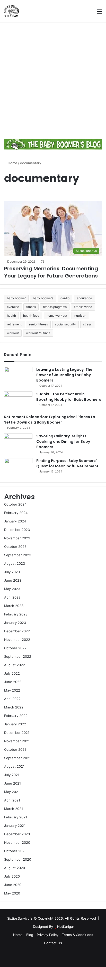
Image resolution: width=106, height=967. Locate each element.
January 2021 (14, 826)
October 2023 (15, 546)
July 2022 (12, 673)
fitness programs (55, 307)
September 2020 (17, 859)
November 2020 (17, 842)
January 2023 (15, 623)
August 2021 (14, 766)
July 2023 (12, 572)
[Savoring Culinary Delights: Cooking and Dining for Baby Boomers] (18, 443)
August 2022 (14, 665)
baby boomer (16, 298)
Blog (29, 935)
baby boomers (43, 298)
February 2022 (16, 716)
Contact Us (53, 943)
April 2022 (12, 699)
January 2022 (15, 724)
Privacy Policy (47, 935)
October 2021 (15, 749)
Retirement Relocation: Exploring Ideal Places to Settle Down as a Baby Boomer (49, 419)
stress (87, 324)
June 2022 (12, 682)
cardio (64, 298)
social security (65, 324)
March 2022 (13, 707)
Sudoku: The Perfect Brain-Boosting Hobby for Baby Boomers (68, 397)
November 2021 (17, 741)
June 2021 (12, 783)
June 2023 (12, 580)
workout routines (38, 333)
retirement (14, 324)
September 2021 (17, 758)
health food (31, 315)
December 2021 (16, 733)
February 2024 (16, 513)
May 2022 (12, 690)
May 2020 (12, 893)
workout (13, 333)
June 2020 (12, 885)
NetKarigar (65, 926)
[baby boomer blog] (53, 144)
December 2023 (17, 530)
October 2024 (15, 504)
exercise (13, 307)
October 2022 (15, 648)
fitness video (83, 307)
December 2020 (17, 834)
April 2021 (12, 800)
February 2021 (15, 817)
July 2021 (11, 775)
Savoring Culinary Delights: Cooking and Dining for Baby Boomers (63, 441)
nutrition (80, 315)
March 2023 (13, 606)
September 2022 (17, 656)
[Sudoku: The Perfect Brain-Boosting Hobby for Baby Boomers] (18, 401)
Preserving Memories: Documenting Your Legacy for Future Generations (51, 272)
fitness (31, 307)
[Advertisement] (53, 80)
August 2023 (14, 563)
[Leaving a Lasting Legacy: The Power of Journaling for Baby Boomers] (18, 376)
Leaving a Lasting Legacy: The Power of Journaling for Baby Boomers (64, 375)
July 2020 (12, 876)
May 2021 (12, 792)
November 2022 (17, 639)
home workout (57, 315)
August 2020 (14, 868)
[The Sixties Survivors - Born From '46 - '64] (11, 11)
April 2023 (12, 597)
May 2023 (12, 589)
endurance (84, 298)
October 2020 (15, 851)
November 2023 (17, 538)
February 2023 (16, 614)
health (11, 315)
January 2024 (15, 521)
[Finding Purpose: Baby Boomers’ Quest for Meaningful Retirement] (18, 467)
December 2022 (17, 631)
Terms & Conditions (77, 935)
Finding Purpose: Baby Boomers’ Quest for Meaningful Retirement (67, 463)
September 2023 (17, 555)
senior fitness (38, 324)
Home (12, 163)
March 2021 (13, 809)
